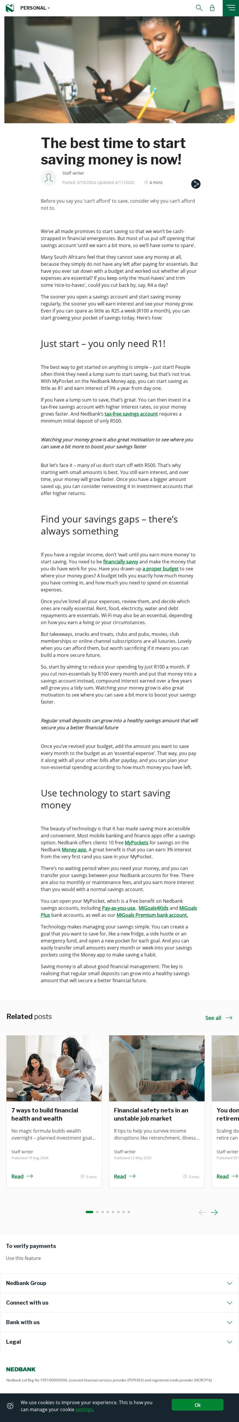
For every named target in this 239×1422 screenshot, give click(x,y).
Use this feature (23, 1258)
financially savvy (120, 561)
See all (214, 1017)
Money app (74, 849)
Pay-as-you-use (118, 908)
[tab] (119, 1283)
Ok (198, 1405)
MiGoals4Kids (153, 908)
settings (84, 1409)
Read (17, 1176)
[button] (35, 8)
